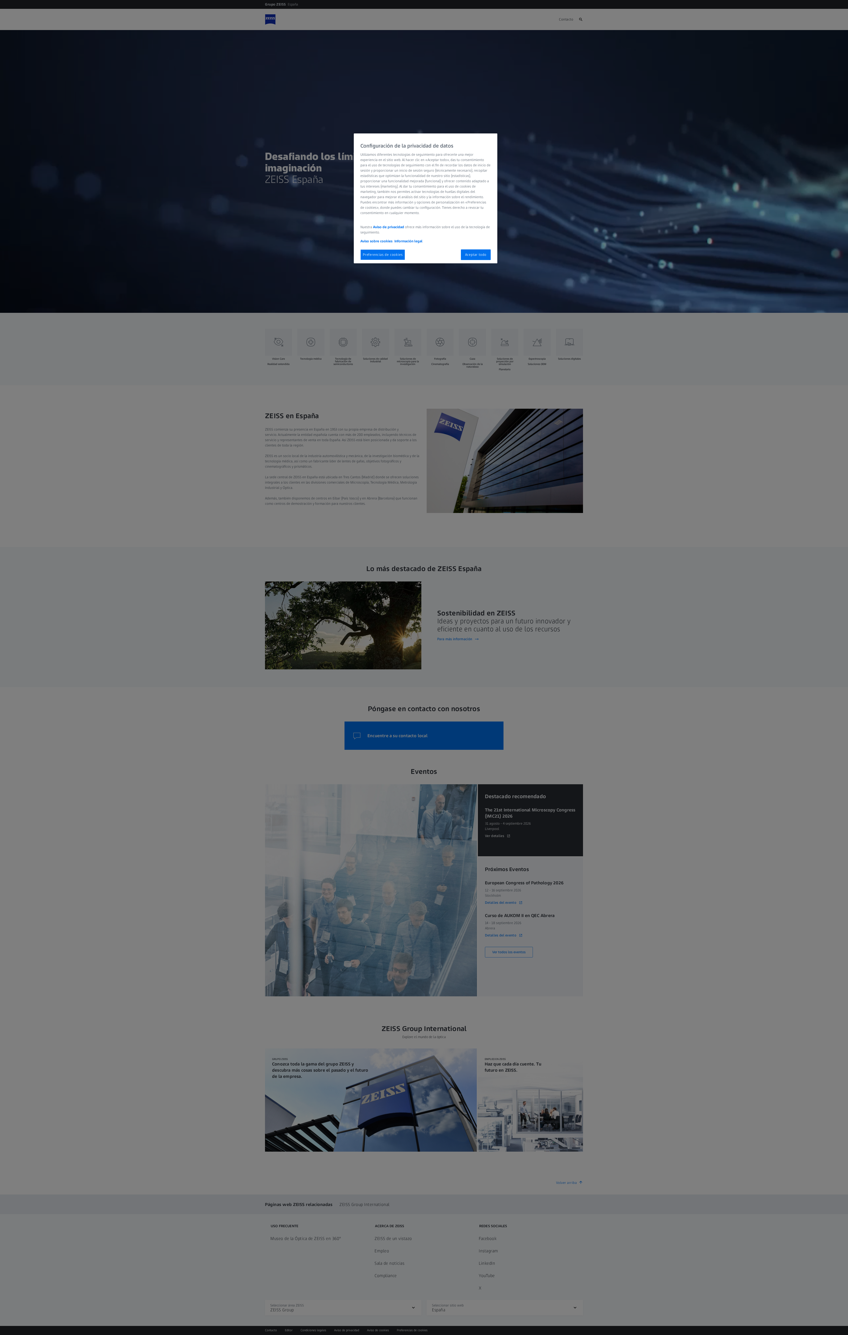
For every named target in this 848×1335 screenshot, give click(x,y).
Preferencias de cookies (383, 255)
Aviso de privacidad (388, 227)
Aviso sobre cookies (376, 241)
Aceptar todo (476, 255)
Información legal (408, 241)
